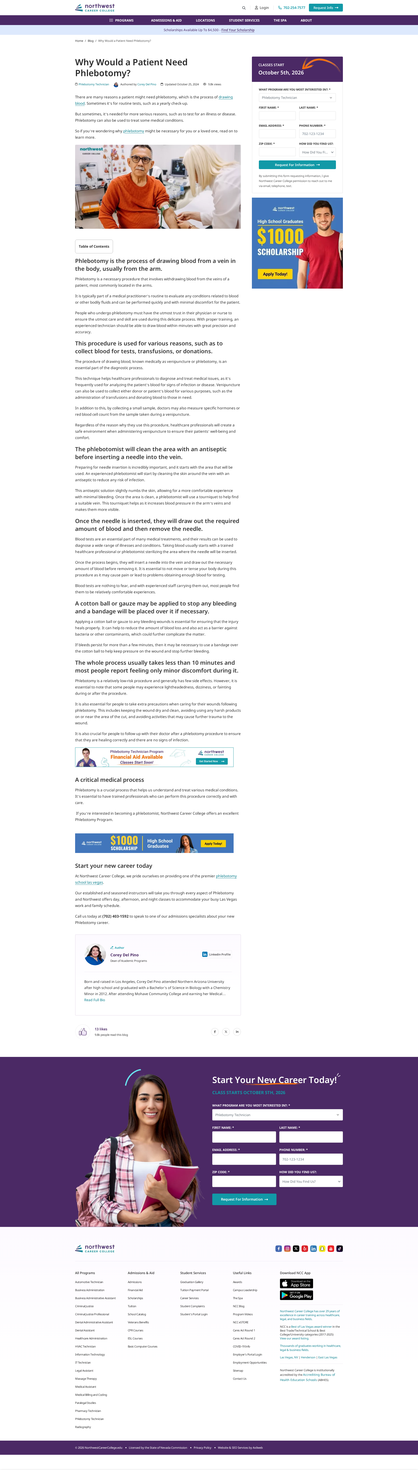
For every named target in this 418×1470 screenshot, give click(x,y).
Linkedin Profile (220, 954)
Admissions (135, 1282)
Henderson (308, 1357)
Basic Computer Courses (142, 1346)
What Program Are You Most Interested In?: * (294, 89)
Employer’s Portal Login (247, 1354)
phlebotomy (133, 130)
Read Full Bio (94, 999)
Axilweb (258, 1448)
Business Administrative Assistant (95, 1298)
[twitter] (226, 1032)
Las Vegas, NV (289, 1357)
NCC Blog (238, 1306)
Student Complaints (192, 1306)
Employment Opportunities (250, 1362)
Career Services (189, 1298)
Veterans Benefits (138, 1322)
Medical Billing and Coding (91, 1395)
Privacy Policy (202, 1448)
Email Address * (271, 126)
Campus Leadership (245, 1290)
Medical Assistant (85, 1387)
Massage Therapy (86, 1379)
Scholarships (135, 1298)
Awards (237, 1282)
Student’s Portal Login (193, 1314)
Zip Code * (267, 144)
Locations (205, 20)
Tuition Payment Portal (194, 1290)
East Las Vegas (327, 1357)
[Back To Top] (11, 1445)
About (306, 20)
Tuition (132, 1306)
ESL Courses (135, 1338)
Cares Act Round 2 (244, 1338)
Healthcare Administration (91, 1338)
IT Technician (83, 1362)
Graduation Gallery (191, 1282)
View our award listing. (294, 1338)
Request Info (323, 7)
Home (79, 41)
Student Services (244, 20)
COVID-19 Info (241, 1346)
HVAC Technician (85, 1346)
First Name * (269, 107)
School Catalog (137, 1314)
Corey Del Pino (146, 84)
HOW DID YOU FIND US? (316, 144)
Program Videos (243, 1314)
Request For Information (295, 165)
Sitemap (238, 1370)
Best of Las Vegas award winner (311, 1326)
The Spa (280, 20)
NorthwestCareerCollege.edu (103, 1448)
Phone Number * (312, 126)
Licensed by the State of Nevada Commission (158, 1448)
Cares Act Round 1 (244, 1330)
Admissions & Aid (166, 20)
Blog (91, 41)
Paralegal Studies (85, 1403)
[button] (317, 152)
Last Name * (308, 107)
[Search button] (244, 7)
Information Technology (90, 1354)
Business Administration (89, 1290)
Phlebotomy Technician (89, 1419)
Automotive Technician (89, 1282)
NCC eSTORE (240, 1322)
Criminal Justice (84, 1306)
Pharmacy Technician (88, 1411)
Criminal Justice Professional (92, 1314)
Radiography (83, 1427)
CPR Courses (135, 1330)
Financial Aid (135, 1290)
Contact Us (239, 1379)
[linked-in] (237, 1032)
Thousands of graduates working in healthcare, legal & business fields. (310, 1348)
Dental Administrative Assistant (94, 1322)
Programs (124, 20)
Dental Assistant (85, 1330)
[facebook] (215, 1032)
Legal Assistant (84, 1370)
